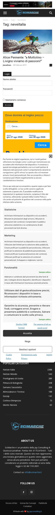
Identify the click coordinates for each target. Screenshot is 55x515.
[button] (50, 156)
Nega (27, 341)
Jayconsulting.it (35, 511)
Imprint (49, 355)
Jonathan (7, 65)
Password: (8, 88)
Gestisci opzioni (27, 349)
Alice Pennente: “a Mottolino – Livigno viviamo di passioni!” (23, 59)
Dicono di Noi (11, 503)
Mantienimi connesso (15, 99)
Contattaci (27, 506)
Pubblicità (43, 503)
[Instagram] (31, 492)
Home (5, 20)
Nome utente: (9, 79)
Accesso (8, 105)
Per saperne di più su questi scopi (42, 326)
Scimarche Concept (28, 503)
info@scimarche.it (33, 472)
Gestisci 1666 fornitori (21, 326)
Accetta (27, 333)
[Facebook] (24, 492)
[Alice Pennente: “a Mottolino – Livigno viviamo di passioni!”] (27, 42)
